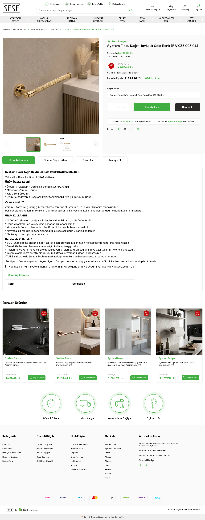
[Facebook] (140, 465)
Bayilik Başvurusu (79, 469)
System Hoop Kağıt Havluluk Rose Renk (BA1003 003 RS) (74, 364)
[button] (7, 144)
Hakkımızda (55, 4)
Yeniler (108, 473)
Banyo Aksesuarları (38, 29)
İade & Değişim (43, 453)
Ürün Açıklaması (18, 160)
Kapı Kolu (6, 444)
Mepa (107, 478)
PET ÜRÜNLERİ (192, 19)
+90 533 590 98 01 (157, 450)
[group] (51, 86)
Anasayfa (6, 29)
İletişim (74, 465)
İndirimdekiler (77, 448)
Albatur (108, 457)
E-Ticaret (93, 517)
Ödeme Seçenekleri (55, 160)
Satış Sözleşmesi (44, 457)
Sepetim (74, 453)
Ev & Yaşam (142, 19)
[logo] (11, 8)
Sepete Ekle (152, 107)
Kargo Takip (97, 4)
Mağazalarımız (118, 4)
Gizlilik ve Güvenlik (45, 461)
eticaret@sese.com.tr (158, 455)
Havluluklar (54, 29)
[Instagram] (146, 465)
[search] (130, 10)
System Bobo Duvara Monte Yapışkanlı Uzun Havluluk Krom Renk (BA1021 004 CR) (127, 364)
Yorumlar (87, 160)
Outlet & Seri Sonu (166, 19)
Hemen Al (187, 107)
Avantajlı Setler (15, 19)
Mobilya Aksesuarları (44, 19)
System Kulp (110, 444)
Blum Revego (77, 457)
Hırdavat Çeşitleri (98, 19)
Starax (108, 453)
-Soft (85, 517)
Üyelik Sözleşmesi (45, 448)
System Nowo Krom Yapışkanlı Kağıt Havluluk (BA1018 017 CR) (25, 364)
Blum (107, 465)
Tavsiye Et (115, 160)
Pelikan (108, 469)
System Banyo (116, 41)
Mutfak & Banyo (72, 19)
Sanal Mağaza (76, 4)
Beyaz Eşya (122, 19)
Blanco (108, 461)
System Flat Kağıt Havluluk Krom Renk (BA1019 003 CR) (176, 364)
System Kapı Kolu (113, 448)
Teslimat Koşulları (45, 444)
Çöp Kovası (7, 448)
